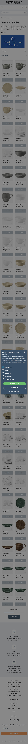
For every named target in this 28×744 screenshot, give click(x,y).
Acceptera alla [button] (14, 383)
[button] (14, 391)
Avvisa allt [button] (14, 387)
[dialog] (14, 372)
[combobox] (24, 352)
